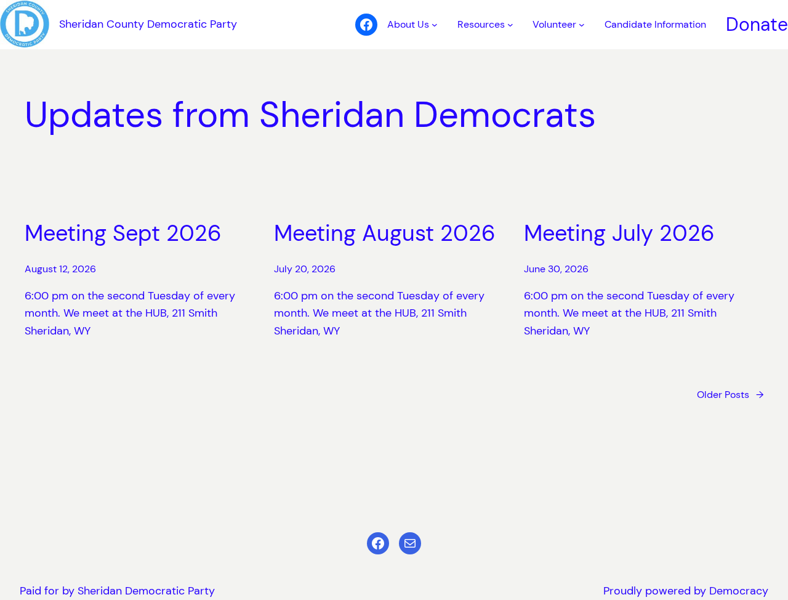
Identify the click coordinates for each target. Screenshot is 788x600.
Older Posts (730, 394)
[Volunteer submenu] (582, 25)
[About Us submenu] (435, 25)
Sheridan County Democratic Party (148, 24)
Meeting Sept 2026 (123, 233)
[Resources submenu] (510, 25)
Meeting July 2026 (619, 233)
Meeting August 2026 (385, 233)
